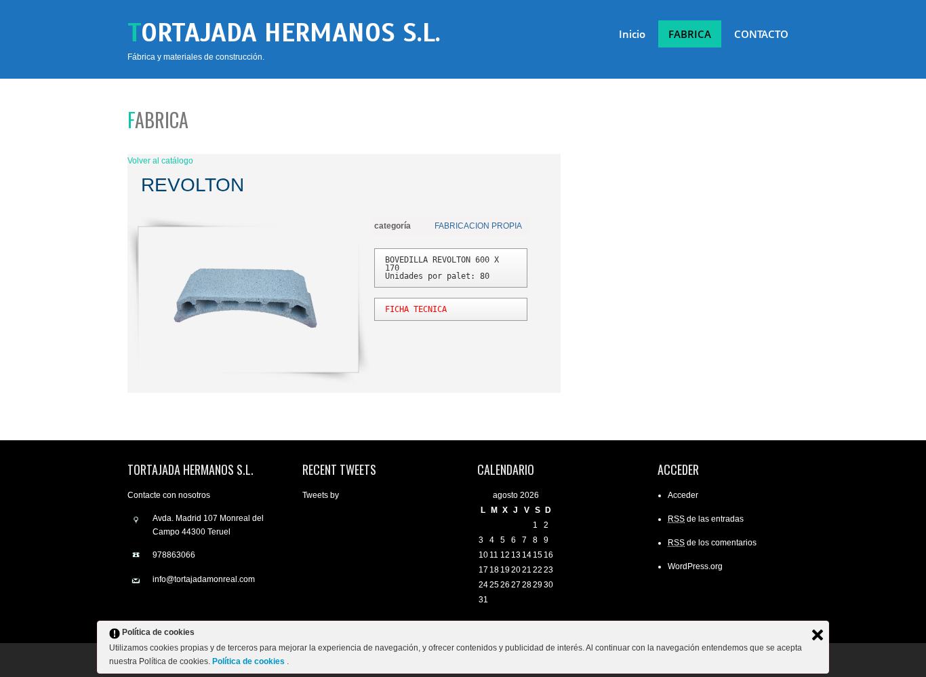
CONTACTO (761, 34)
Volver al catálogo (160, 161)
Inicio (632, 34)
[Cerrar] (817, 635)
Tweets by (320, 495)
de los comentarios (712, 542)
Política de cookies (249, 661)
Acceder (683, 495)
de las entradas (706, 519)
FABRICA (689, 34)
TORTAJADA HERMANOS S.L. (284, 33)
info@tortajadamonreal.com (204, 579)
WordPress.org (695, 566)
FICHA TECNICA (416, 309)
